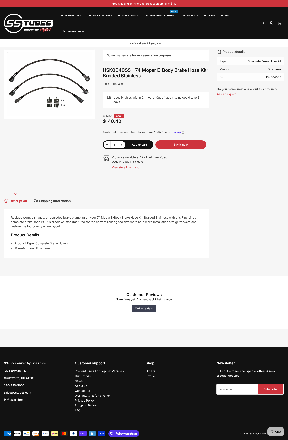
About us (81, 386)
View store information (126, 167)
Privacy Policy (85, 400)
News (79, 381)
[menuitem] (72, 15)
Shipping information (55, 201)
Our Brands (83, 376)
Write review (144, 308)
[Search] (262, 23)
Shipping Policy (86, 405)
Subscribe (270, 389)
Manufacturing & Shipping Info (144, 43)
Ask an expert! (227, 94)
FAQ (77, 410)
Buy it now (181, 144)
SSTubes (254, 433)
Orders (150, 371)
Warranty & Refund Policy (92, 395)
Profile (150, 376)
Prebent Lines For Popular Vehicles (99, 371)
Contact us (82, 391)
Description (18, 201)
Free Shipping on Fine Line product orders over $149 (144, 3)
